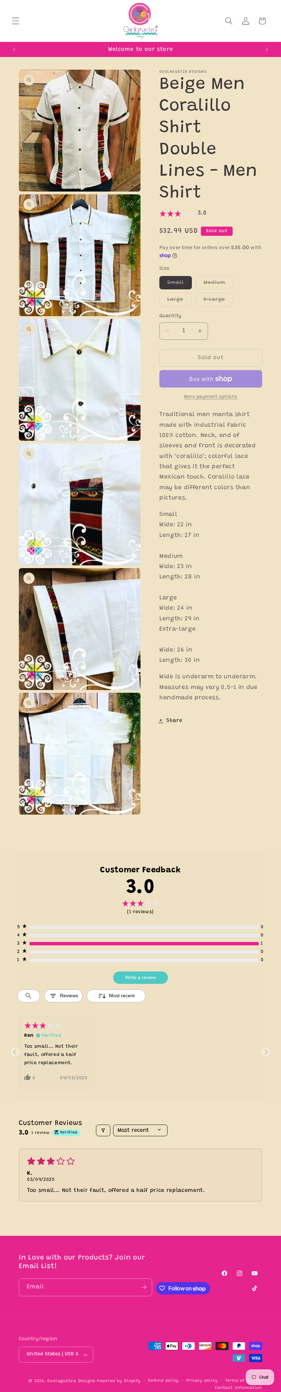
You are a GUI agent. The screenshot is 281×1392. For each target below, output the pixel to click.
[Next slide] (265, 1052)
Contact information (238, 1388)
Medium (218, 284)
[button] (16, 21)
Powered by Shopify (119, 1381)
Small (179, 284)
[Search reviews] (28, 995)
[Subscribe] (143, 1287)
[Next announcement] (266, 49)
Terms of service (243, 1381)
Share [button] (174, 720)
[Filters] (103, 1130)
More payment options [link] (210, 396)
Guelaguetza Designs (71, 1381)
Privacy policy (202, 1381)
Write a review (140, 977)
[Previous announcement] (14, 49)
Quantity (170, 316)
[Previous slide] (15, 1052)
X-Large (218, 301)
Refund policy (163, 1381)
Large (179, 301)
